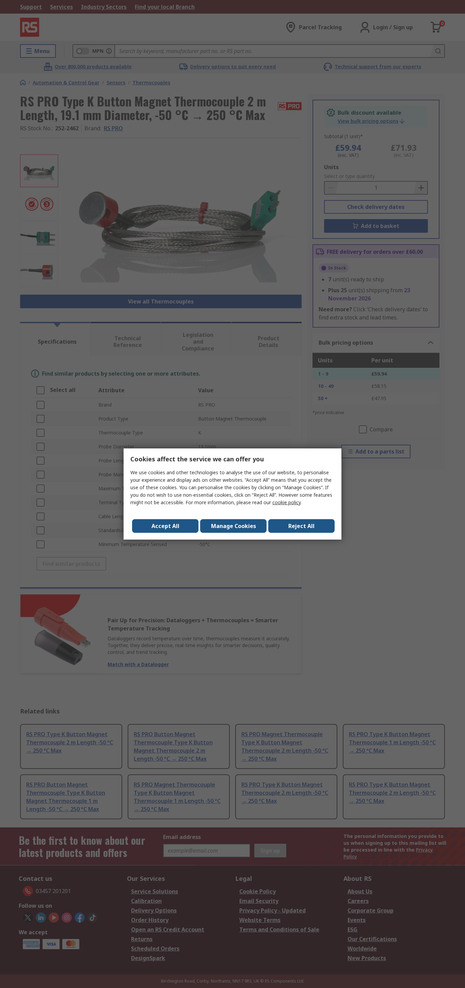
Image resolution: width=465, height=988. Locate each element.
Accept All (165, 526)
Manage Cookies (233, 526)
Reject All (301, 526)
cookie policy (286, 502)
